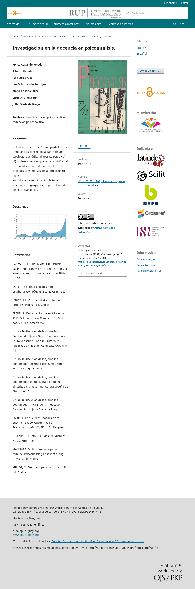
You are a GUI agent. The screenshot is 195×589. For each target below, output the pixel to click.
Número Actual (38, 24)
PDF (85, 145)
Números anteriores (67, 24)
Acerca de (13, 24)
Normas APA (93, 24)
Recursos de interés (120, 24)
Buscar (180, 24)
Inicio (16, 36)
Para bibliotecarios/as (149, 270)
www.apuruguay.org (26, 535)
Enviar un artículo (150, 70)
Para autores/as (146, 265)
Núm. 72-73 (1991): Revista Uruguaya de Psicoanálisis (68, 36)
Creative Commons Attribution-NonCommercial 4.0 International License (97, 541)
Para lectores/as (146, 259)
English (141, 48)
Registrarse (170, 3)
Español (142, 53)
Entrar (184, 3)
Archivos (28, 36)
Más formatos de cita (92, 273)
